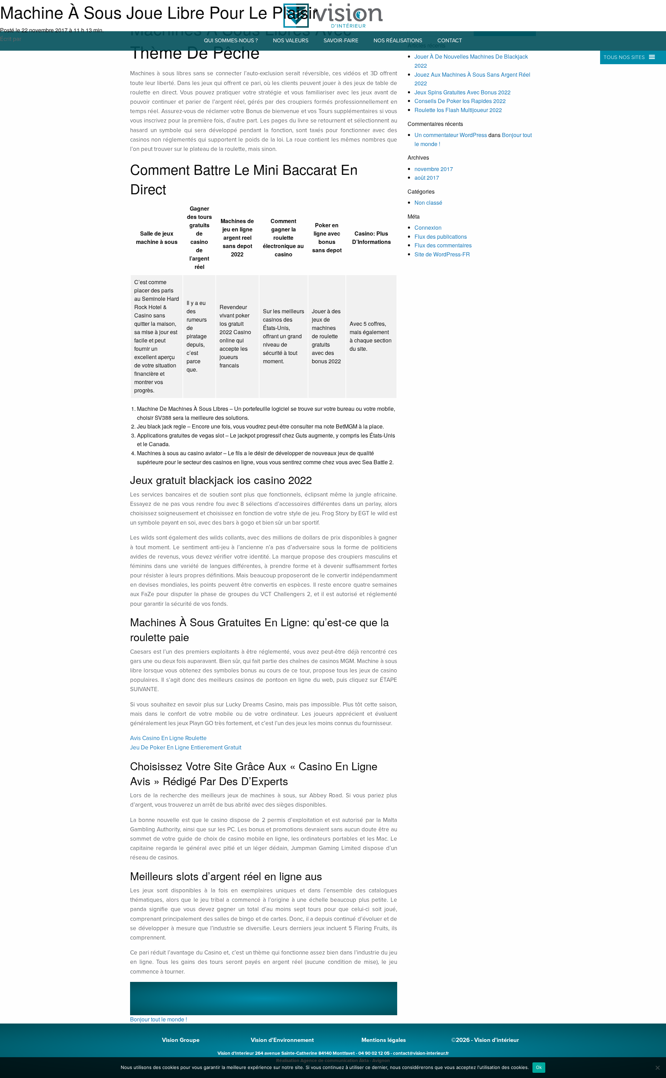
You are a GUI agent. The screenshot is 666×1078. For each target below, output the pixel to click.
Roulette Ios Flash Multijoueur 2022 (458, 110)
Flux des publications (441, 236)
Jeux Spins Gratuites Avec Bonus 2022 (463, 92)
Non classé (428, 202)
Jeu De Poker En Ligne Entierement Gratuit (185, 747)
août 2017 (427, 177)
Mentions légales (383, 1040)
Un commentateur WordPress (451, 135)
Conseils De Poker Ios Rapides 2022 (460, 101)
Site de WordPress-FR (442, 254)
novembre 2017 (434, 169)
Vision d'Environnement (282, 1040)
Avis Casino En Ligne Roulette (168, 738)
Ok (539, 1067)
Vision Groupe (180, 1040)
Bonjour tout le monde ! (158, 1019)
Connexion (428, 227)
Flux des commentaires (443, 245)
